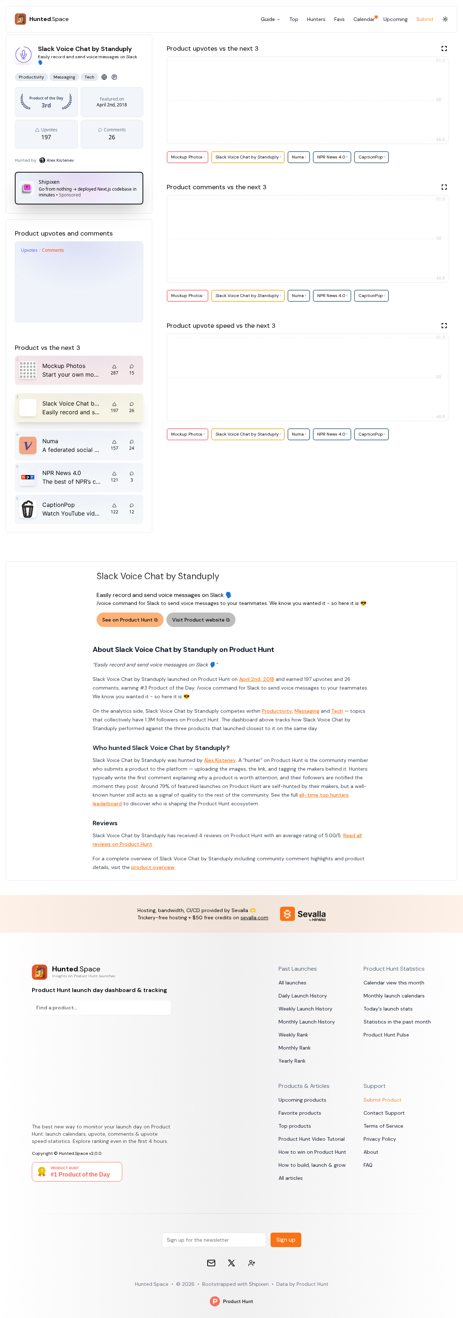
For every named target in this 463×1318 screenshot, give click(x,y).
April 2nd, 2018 (256, 679)
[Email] (211, 1263)
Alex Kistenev (220, 760)
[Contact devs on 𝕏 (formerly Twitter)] (252, 1263)
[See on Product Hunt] (114, 77)
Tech (337, 711)
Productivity (277, 711)
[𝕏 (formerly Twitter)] (231, 1263)
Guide (268, 19)
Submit (425, 19)
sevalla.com (254, 917)
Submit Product (383, 1100)
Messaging (306, 711)
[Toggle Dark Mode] (445, 19)
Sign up (286, 1239)
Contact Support (384, 1113)
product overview (152, 867)
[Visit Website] (104, 77)
